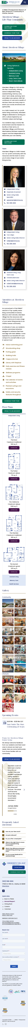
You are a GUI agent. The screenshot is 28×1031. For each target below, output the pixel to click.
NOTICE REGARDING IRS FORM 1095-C (11, 924)
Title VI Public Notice (8, 921)
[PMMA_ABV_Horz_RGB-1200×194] (10, 1)
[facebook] (3, 891)
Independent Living (16, 71)
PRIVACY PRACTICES (7, 915)
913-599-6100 (11, 203)
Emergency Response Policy (10, 918)
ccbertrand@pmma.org (15, 283)
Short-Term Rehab (15, 81)
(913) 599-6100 (7, 881)
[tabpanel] (14, 496)
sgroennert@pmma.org (15, 200)
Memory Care (14, 76)
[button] (5, 789)
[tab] (14, 415)
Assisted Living (14, 73)
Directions (5, 886)
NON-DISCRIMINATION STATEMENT (10, 922)
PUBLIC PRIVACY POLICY (8, 914)
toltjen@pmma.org (13, 241)
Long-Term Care (15, 78)
